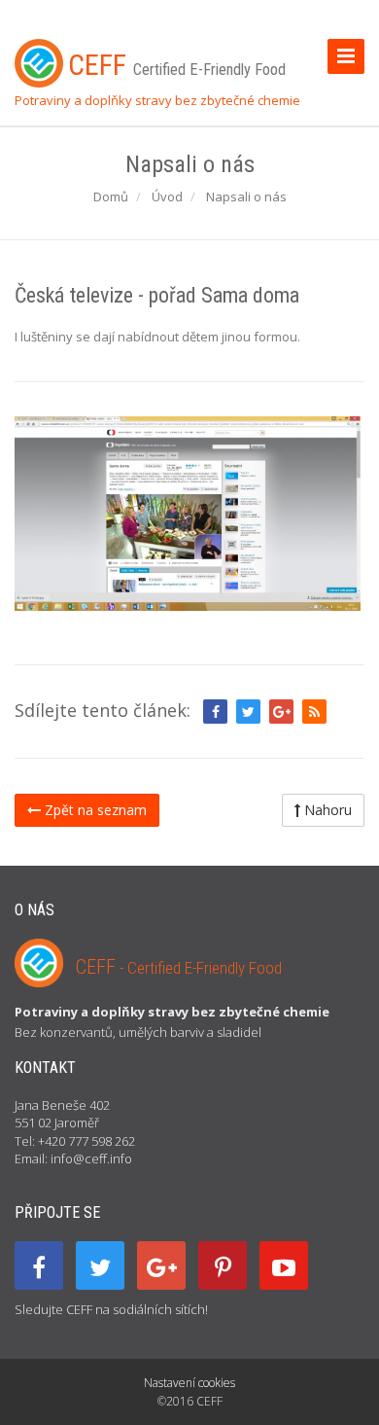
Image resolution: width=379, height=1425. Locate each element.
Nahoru (326, 810)
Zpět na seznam (94, 810)
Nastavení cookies (189, 1382)
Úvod (167, 196)
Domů (110, 196)
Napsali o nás (246, 196)
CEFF (179, 967)
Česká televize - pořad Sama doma (157, 295)
